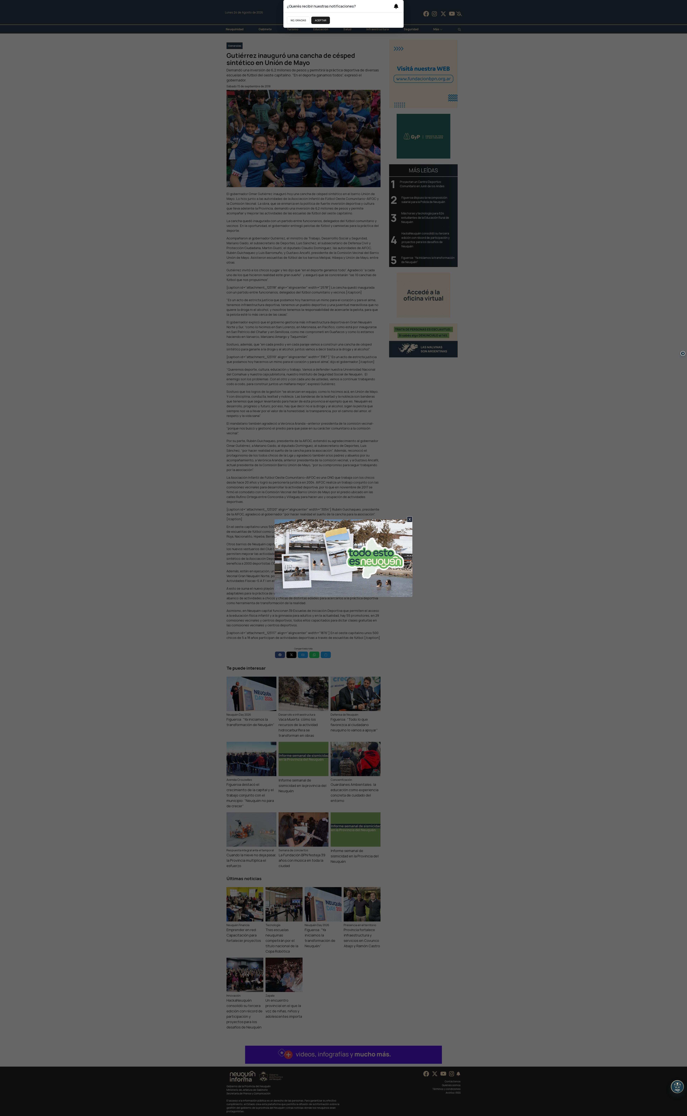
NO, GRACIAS (298, 20)
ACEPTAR (320, 20)
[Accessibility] (677, 1086)
